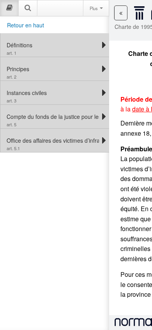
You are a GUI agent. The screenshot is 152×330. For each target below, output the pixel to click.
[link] (53, 45)
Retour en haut (25, 25)
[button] (120, 12)
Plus (94, 8)
